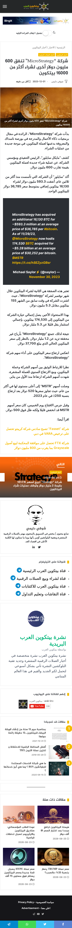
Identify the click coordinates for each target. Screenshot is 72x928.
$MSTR (17, 258)
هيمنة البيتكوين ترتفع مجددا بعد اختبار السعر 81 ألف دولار (55, 830)
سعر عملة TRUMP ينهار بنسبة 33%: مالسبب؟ (55, 871)
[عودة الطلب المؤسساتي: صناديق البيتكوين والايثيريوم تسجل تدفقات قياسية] (19, 814)
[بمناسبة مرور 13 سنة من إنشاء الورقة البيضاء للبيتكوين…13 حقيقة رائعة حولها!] (59, 735)
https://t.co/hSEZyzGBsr (31, 262)
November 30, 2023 (44, 277)
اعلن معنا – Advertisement (36, 908)
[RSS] (29, 914)
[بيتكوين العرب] (36, 6)
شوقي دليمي (57, 81)
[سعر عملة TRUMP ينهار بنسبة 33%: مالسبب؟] (53, 857)
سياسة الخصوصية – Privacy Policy (36, 902)
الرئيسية (61, 47)
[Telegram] (34, 914)
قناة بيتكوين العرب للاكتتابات (43, 586)
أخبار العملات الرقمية (46, 55)
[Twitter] (42, 914)
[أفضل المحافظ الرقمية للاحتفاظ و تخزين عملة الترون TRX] (59, 752)
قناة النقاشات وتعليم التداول (44, 594)
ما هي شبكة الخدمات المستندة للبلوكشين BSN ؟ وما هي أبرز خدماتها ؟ (25, 767)
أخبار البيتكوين (39, 47)
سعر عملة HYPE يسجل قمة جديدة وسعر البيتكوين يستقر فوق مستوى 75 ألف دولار (19, 874)
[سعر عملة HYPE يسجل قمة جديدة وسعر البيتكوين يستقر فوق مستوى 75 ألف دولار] (19, 857)
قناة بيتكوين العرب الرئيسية (44, 571)
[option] (36, 477)
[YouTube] (38, 914)
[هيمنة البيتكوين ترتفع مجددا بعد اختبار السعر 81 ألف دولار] (53, 814)
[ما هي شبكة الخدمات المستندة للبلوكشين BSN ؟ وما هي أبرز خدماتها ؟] (59, 769)
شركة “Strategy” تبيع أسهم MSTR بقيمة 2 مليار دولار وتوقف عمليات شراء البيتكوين (37, 486)
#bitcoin (50, 229)
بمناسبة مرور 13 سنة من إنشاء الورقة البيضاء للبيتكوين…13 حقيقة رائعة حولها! (25, 733)
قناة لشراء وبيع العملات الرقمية (41, 578)
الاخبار (52, 47)
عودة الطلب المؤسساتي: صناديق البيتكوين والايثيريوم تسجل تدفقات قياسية (20, 832)
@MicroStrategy (25, 238)
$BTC (29, 243)
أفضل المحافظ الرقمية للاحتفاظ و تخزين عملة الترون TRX (27, 749)
